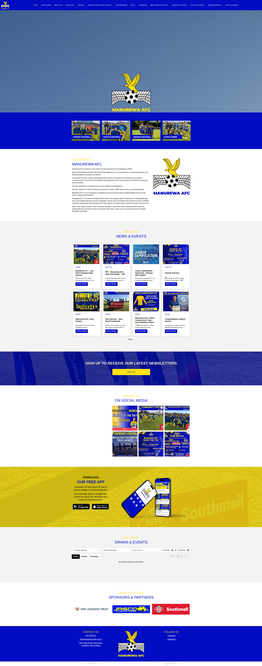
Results (84, 556)
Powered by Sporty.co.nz (91, 663)
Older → (131, 339)
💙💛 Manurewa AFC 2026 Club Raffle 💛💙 (115, 273)
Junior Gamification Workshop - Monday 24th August (144, 273)
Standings (94, 556)
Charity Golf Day (172, 273)
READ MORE (82, 284)
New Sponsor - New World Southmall (114, 320)
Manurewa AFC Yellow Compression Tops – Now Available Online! (145, 320)
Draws (75, 556)
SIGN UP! (131, 372)
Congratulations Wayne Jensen (175, 320)
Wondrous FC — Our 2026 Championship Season (85, 273)
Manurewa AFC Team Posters (85, 320)
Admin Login (172, 663)
